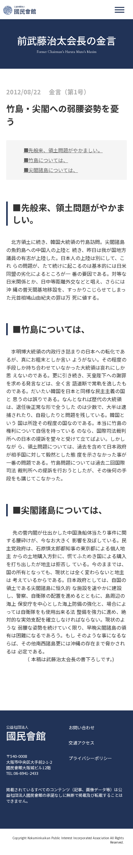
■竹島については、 (46, 160)
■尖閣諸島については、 (51, 170)
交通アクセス (81, 743)
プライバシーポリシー (90, 758)
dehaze (119, 10)
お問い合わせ (82, 728)
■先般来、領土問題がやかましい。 (63, 150)
